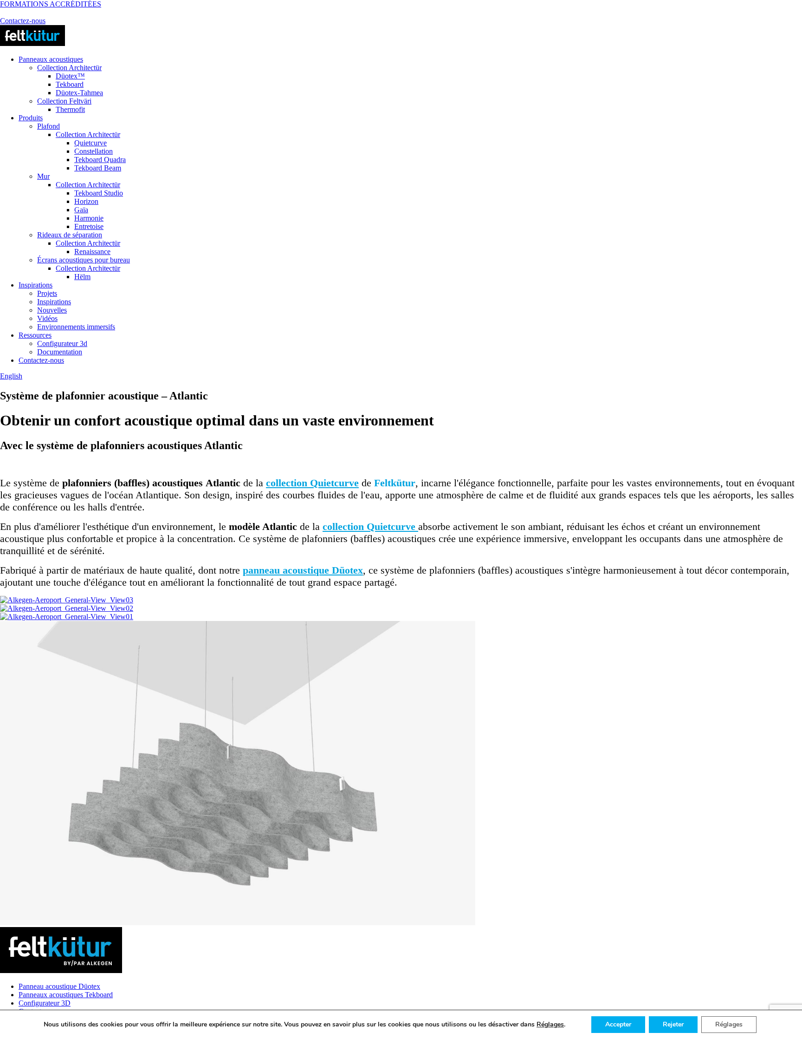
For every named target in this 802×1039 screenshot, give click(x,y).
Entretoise (88, 226)
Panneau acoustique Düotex (59, 986)
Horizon (86, 201)
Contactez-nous (22, 21)
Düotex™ (70, 76)
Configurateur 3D (45, 1003)
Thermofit (70, 109)
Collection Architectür (69, 68)
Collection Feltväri (64, 101)
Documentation (59, 352)
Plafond (48, 126)
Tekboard (70, 84)
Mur (43, 176)
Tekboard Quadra (100, 159)
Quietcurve (90, 143)
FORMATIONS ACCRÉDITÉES (50, 4)
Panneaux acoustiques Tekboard (66, 995)
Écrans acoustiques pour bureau (83, 260)
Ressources (35, 335)
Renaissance (92, 251)
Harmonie (88, 218)
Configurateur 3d (62, 343)
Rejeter (673, 1024)
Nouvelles (52, 310)
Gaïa (81, 210)
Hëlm (82, 277)
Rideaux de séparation (69, 235)
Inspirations (35, 285)
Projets (47, 293)
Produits (31, 118)
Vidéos (47, 318)
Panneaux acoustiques (51, 59)
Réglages (550, 1024)
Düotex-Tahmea (79, 93)
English (11, 376)
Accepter (618, 1024)
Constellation (93, 151)
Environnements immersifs (76, 327)
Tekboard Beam (97, 168)
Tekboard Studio (98, 193)
